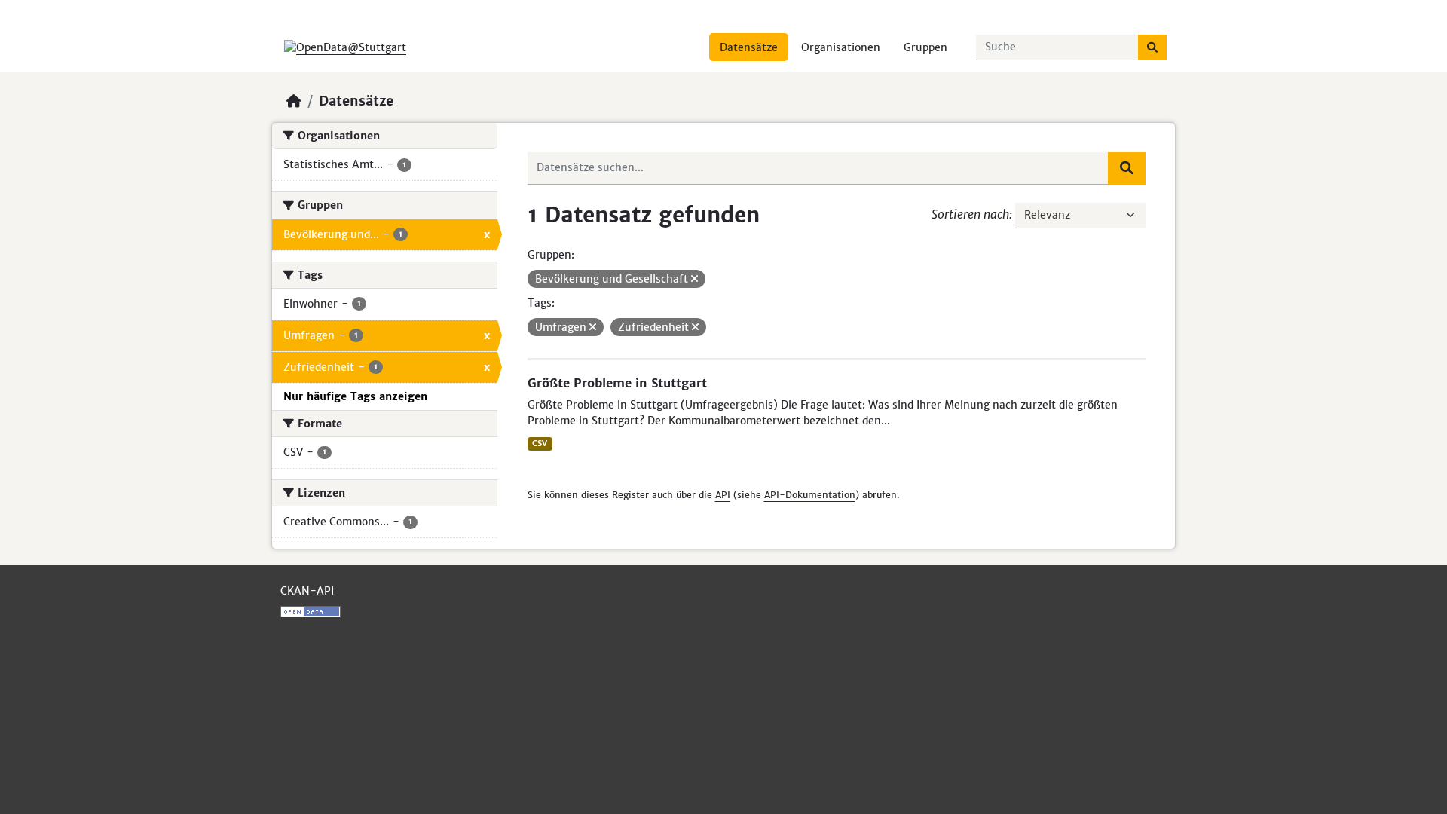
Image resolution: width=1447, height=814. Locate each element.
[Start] (293, 101)
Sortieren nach (970, 214)
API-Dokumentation (809, 494)
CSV (539, 443)
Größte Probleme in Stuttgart (617, 382)
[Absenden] (1152, 47)
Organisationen (840, 47)
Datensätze (749, 47)
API (722, 494)
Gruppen (925, 47)
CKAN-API (307, 591)
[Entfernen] (694, 279)
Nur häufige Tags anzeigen (355, 396)
